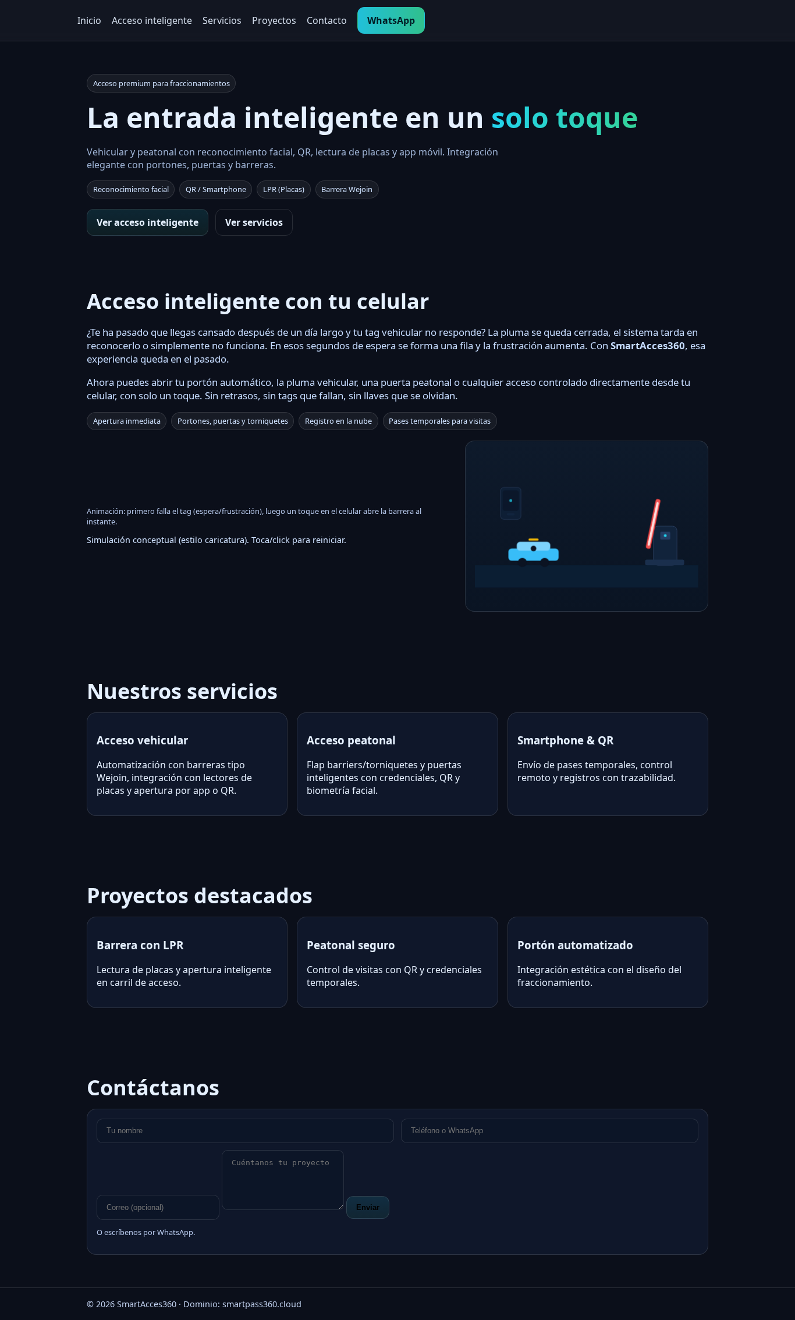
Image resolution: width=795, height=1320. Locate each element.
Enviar (367, 1207)
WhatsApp (391, 20)
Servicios (222, 20)
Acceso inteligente (152, 20)
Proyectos (274, 20)
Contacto (327, 20)
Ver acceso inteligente (147, 222)
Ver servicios (254, 222)
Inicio (89, 20)
